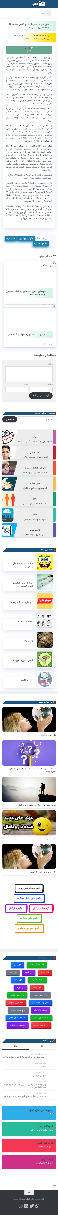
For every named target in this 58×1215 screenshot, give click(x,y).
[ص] (21, 1206)
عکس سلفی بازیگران (29, 918)
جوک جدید (51, 838)
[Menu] (54, 4)
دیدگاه (49, 363)
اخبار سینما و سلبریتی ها (29, 888)
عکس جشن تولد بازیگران (29, 928)
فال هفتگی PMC (37, 964)
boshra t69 (39, 35)
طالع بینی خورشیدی (40, 1002)
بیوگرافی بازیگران (16, 908)
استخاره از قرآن (37, 980)
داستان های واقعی (41, 1017)
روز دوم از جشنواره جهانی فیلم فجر (27, 335)
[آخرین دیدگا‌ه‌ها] (15, 1047)
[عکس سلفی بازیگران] (29, 921)
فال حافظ (18, 980)
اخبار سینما (45, 12)
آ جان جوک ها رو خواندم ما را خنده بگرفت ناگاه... (24, 1057)
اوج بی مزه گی (39, 1075)
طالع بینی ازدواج (16, 1002)
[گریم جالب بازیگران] (41, 911)
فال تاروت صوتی (41, 1025)
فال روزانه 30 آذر (48, 735)
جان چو (10, 238)
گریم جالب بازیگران (41, 908)
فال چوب (45, 972)
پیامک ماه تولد (40, 1010)
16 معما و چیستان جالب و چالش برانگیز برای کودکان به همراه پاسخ (31, 770)
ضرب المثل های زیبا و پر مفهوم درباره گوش (36, 805)
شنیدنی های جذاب (17, 1017)
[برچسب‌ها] (42, 1047)
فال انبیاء (20, 987)
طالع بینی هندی (17, 995)
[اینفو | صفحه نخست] (36, 4)
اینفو (28, 1199)
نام (26, 384)
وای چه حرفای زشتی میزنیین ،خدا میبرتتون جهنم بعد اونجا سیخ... (25, 1086)
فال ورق (17, 964)
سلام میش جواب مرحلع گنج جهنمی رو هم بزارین (24, 1096)
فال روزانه (37, 987)
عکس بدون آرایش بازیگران (29, 898)
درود (44, 1066)
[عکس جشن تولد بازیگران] (29, 931)
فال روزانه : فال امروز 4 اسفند (43, 872)
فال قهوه (28, 972)
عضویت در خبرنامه (18, 1025)
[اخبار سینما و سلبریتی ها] (29, 891)
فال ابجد (13, 972)
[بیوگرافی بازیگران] (16, 911)
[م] (37, 1206)
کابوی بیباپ (40, 244)
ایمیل (50, 384)
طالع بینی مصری (40, 995)
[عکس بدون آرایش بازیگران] (29, 901)
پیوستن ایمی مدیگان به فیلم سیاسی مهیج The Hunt (26, 293)
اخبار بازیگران (26, 238)
